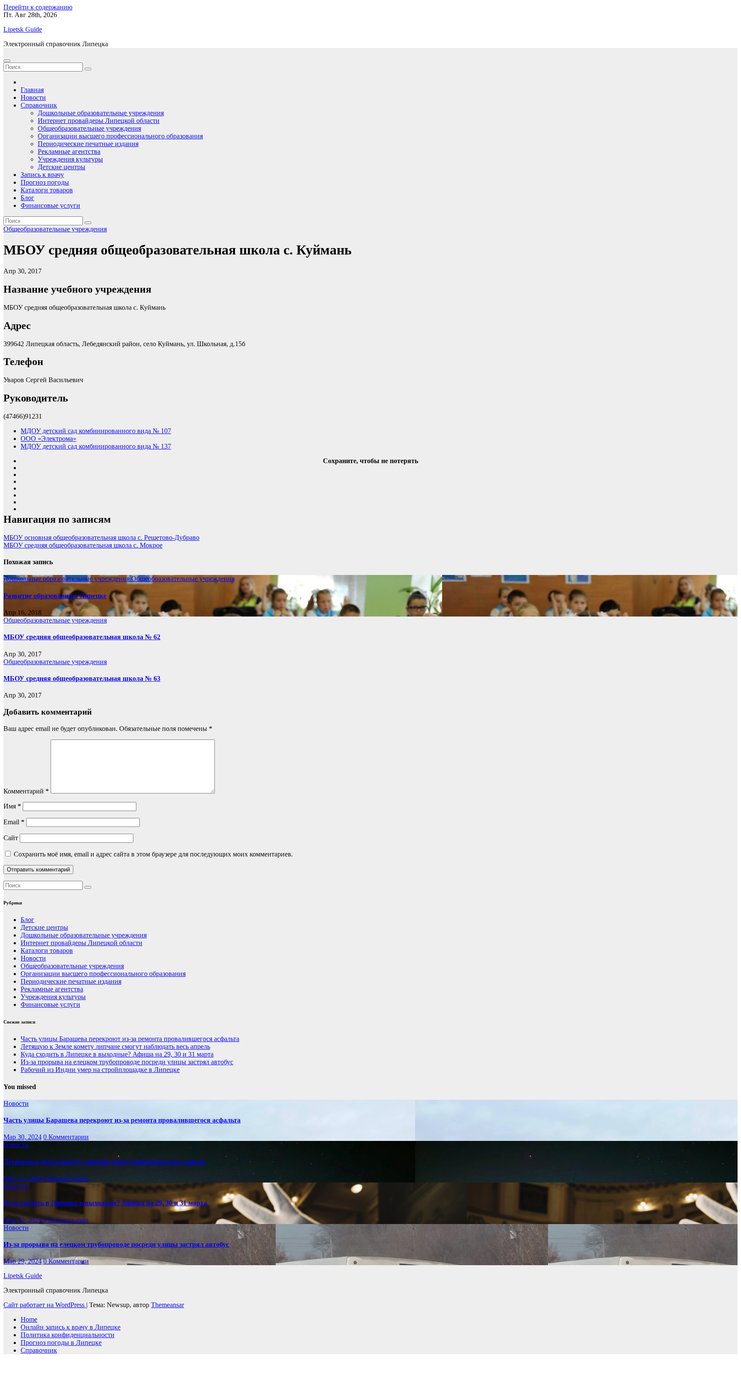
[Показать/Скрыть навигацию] (6, 61)
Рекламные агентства (69, 151)
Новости (33, 97)
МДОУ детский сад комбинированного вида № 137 (96, 446)
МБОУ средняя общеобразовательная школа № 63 (81, 678)
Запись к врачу (42, 174)
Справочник (39, 105)
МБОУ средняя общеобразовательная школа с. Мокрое (83, 545)
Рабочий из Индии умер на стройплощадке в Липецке (100, 1069)
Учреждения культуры (70, 159)
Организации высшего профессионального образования (120, 136)
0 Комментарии (66, 1137)
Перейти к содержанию (37, 7)
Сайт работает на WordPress (44, 1304)
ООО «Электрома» (48, 438)
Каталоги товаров (47, 190)
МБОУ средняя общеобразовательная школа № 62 (81, 637)
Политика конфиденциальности (67, 1334)
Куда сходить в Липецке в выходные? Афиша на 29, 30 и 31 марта (117, 1054)
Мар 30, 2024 (22, 1137)
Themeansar (167, 1304)
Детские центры (61, 167)
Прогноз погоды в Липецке (61, 1342)
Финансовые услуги (50, 205)
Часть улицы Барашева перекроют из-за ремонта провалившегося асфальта (130, 1038)
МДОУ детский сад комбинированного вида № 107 (96, 430)
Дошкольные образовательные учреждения (101, 113)
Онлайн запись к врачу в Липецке (70, 1327)
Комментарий (26, 791)
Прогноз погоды (45, 182)
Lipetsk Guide (22, 29)
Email (13, 822)
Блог (27, 197)
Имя (12, 806)
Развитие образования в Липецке (54, 595)
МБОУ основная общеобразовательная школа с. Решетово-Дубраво (101, 537)
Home (29, 1319)
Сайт (10, 837)
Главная (32, 89)
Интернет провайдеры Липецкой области (99, 120)
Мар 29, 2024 (22, 1261)
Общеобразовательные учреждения (89, 128)
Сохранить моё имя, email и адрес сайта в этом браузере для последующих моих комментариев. (153, 854)
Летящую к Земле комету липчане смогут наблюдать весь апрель (115, 1046)
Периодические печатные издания (88, 143)
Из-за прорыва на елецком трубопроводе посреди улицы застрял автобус (127, 1062)
